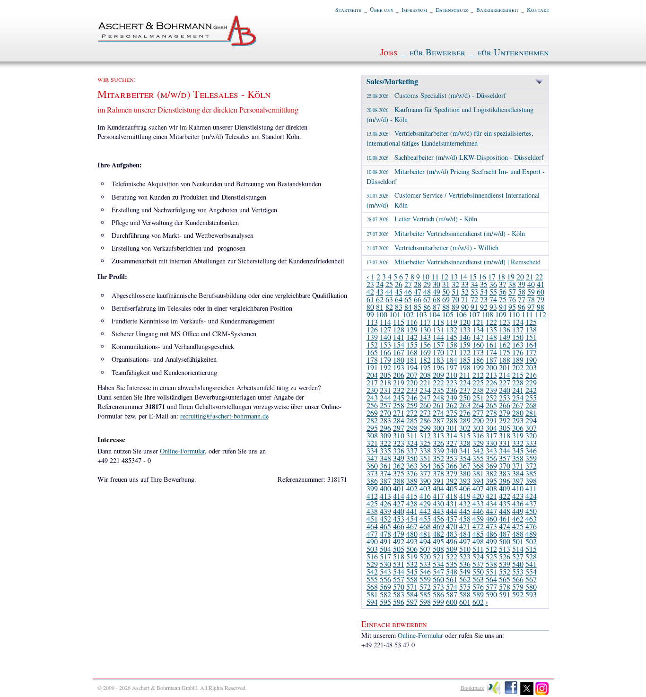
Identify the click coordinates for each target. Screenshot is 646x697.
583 (398, 594)
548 (451, 571)
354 (465, 458)
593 (531, 594)
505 (398, 549)
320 (531, 435)
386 (372, 481)
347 (372, 458)
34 (474, 284)
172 (465, 352)
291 (491, 420)
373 (372, 473)
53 (474, 291)
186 (478, 360)
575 (465, 587)
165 (372, 352)
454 (412, 518)
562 (465, 579)
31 (446, 284)
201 (504, 367)
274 (438, 413)
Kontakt (538, 9)
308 (372, 435)
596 (398, 602)
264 (478, 405)
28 (417, 284)
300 (438, 428)
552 (504, 571)
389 (412, 481)
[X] (527, 693)
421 (491, 496)
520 (425, 556)
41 (540, 284)
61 (370, 299)
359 (531, 458)
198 (465, 367)
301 (451, 428)
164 (531, 344)
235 (438, 390)
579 (518, 587)
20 (520, 276)
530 (385, 564)
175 (504, 352)
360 (372, 465)
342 (478, 450)
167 (398, 352)
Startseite (348, 9)
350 (412, 458)
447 (491, 511)
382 (491, 473)
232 (398, 390)
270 (385, 413)
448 (504, 511)
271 (398, 413)
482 (438, 534)
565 (504, 579)
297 (398, 428)
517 (385, 556)
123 (504, 322)
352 (438, 458)
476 (531, 526)
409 (504, 488)
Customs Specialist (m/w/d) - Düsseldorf (436, 95)
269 (372, 413)
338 (425, 450)
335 (385, 450)
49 (436, 291)
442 (425, 511)
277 (478, 413)
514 (518, 549)
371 (518, 465)
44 (389, 291)
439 (385, 511)
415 (412, 496)
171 (451, 352)
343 (491, 450)
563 (478, 579)
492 (398, 541)
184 (451, 360)
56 (502, 291)
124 (518, 322)
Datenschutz (452, 9)
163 (518, 344)
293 (518, 420)
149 (504, 337)
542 (372, 571)
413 (385, 496)
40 (531, 284)
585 (425, 594)
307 (531, 428)
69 (446, 299)
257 (385, 405)
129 (412, 329)
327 (451, 443)
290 (478, 420)
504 (385, 549)
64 (398, 299)
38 (512, 284)
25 (389, 284)
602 (478, 602)
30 (436, 284)
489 (531, 534)
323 (398, 443)
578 (504, 587)
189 (518, 360)
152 (372, 344)
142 (412, 337)
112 (540, 314)
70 (455, 299)
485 (478, 534)
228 (518, 382)
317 (491, 435)
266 (504, 405)
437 (531, 503)
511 (478, 549)
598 (425, 602)
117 (425, 322)
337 (412, 450)
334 (372, 450)
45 (398, 291)
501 (518, 541)
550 (478, 571)
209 (438, 375)
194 (412, 367)
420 (478, 496)
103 (421, 314)
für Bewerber (437, 52)
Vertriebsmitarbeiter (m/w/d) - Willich (432, 247)
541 (531, 564)
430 (438, 503)
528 (531, 556)
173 (478, 352)
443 (438, 511)
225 (478, 382)
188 (504, 360)
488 (518, 534)
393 (465, 481)
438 (372, 511)
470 (451, 526)
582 (385, 594)
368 (478, 465)
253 (504, 397)
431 (451, 503)
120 (465, 322)
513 (504, 549)
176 (518, 352)
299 (425, 428)
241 (518, 390)
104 (434, 314)
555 (372, 579)
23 (370, 284)
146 (465, 337)
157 (438, 344)
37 (502, 284)
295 (372, 428)
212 (478, 375)
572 (425, 587)
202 (518, 367)
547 (438, 571)
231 (385, 390)
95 (512, 307)
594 (372, 602)
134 (478, 329)
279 (504, 413)
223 (451, 382)
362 (398, 465)
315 (465, 435)
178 (372, 360)
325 (425, 443)
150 (518, 337)
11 (435, 276)
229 (531, 382)
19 (511, 276)
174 (491, 352)
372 (531, 465)
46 (408, 291)
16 (482, 276)
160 (478, 344)
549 (465, 571)
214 (504, 375)
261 (438, 405)
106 (461, 314)
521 (438, 556)
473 (491, 526)
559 (425, 579)
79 (540, 299)
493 (412, 541)
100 (381, 314)
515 (531, 549)
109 (500, 314)
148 (491, 337)
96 (521, 307)
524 (478, 556)
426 (385, 503)
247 (425, 397)
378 (438, 473)
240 (504, 390)
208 (425, 375)
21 (529, 276)
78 (531, 299)
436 (518, 503)
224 (465, 382)
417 (438, 496)
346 (531, 450)
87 (436, 307)
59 (531, 291)
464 (372, 526)
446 (478, 511)
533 (425, 564)
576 (478, 587)
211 (465, 375)
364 (425, 465)
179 (385, 360)
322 (385, 443)
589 (478, 594)
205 (385, 375)
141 (398, 337)
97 (531, 307)
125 (531, 322)
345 (518, 450)
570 (398, 587)
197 (451, 367)
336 (398, 450)
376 (412, 473)
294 (531, 420)
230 (372, 390)
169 (425, 352)
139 (372, 337)
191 (372, 367)
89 (455, 307)
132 (451, 329)
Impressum (414, 9)
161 (491, 344)
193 (398, 367)
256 (372, 405)
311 (412, 435)
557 (398, 579)
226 (491, 382)
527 (518, 556)
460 (491, 518)
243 (372, 397)
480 (412, 534)
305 (504, 428)
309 (385, 435)
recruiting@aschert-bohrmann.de (224, 415)
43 (380, 291)
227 (504, 382)
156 (425, 344)
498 (478, 541)
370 (504, 465)
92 (484, 307)
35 (484, 284)
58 (521, 291)
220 (412, 382)
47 (417, 291)
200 (491, 367)
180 (398, 360)
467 (412, 526)
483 (451, 534)
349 (398, 458)
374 (385, 473)
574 (451, 587)
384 (518, 473)
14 (463, 276)
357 (504, 458)
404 (438, 488)
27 (408, 284)
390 (425, 481)
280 (518, 413)
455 (425, 518)
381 (478, 473)
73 (484, 299)
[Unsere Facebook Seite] (511, 693)
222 (438, 382)
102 (408, 314)
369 (491, 465)
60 (540, 291)
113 (372, 322)
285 (412, 420)
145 (451, 337)
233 (412, 390)
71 (465, 299)
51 (455, 291)
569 (385, 587)
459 (478, 518)
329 (478, 443)
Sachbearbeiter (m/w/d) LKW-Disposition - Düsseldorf (455, 157)
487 (504, 534)
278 (491, 413)
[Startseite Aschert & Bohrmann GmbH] (177, 44)
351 (425, 458)
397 (518, 481)
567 (531, 579)
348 (385, 458)
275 (451, 413)
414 (398, 496)
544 (398, 571)
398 (531, 481)
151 (531, 337)
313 (438, 435)
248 (438, 397)
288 (451, 420)
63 (389, 299)
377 (425, 473)
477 (372, 534)
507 (425, 549)
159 (465, 344)
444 (451, 511)
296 (385, 428)
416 (425, 496)
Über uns (381, 9)
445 (465, 511)
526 (504, 556)
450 (531, 511)
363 (412, 465)
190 (531, 360)
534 (438, 564)
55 (493, 291)
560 (438, 579)
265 (491, 405)
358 (518, 458)
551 (491, 571)
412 (372, 496)
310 (398, 435)
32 (455, 284)
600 (451, 602)
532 (412, 564)
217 (372, 382)
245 (398, 397)
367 (465, 465)
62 (380, 299)
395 (491, 481)
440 (398, 511)
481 (425, 534)
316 (478, 435)
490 (372, 541)
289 (465, 420)
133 (465, 329)
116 (412, 322)
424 (531, 496)
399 (372, 488)
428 (412, 503)
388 (398, 481)
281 (531, 413)
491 (385, 541)
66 (417, 299)
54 (484, 291)
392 (451, 481)
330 (491, 443)
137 (518, 329)
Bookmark (472, 687)
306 (518, 428)
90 (465, 307)
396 (504, 481)
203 (531, 367)
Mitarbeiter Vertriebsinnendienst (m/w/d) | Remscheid (454, 261)
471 (465, 526)
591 (504, 594)
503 (372, 549)
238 (478, 390)
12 (444, 276)
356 (491, 458)
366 (451, 465)
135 (491, 329)
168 (412, 352)
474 (504, 526)
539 (504, 564)
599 (438, 602)
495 (438, 541)
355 (478, 458)
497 (465, 541)
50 (446, 291)
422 (504, 496)
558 (412, 579)
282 (372, 420)
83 (398, 307)
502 (531, 541)
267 (518, 405)
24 (380, 284)
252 (491, 397)
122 (491, 322)
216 (531, 375)
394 (478, 481)
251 (478, 397)
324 (412, 443)
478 (385, 534)
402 (412, 488)
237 (465, 390)
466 (398, 526)
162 (504, 344)
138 (531, 329)
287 (438, 420)
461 (504, 518)
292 (504, 420)
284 (398, 420)
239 (491, 390)
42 (370, 291)
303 (478, 428)
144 (438, 337)
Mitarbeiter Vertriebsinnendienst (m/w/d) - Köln (446, 233)
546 (425, 571)
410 (518, 488)
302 (465, 428)
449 (518, 511)
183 (438, 360)
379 (451, 473)
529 (372, 564)
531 (398, 564)
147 (478, 337)
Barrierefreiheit (497, 9)
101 (395, 314)
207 (412, 375)
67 (427, 299)
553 (518, 571)
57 (512, 291)
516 (372, 556)
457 (451, 518)
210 (451, 375)
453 (398, 518)
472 (478, 526)
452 (385, 518)
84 (408, 307)
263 (465, 405)
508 (438, 549)
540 (518, 564)
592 (518, 594)
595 (385, 602)
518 (398, 556)
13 (454, 276)
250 (465, 397)
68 (436, 299)
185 (465, 360)
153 (385, 344)
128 (398, 329)
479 (398, 534)
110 (514, 314)
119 (451, 322)
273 (425, 413)
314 (451, 435)
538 (491, 564)
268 (531, 405)
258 (398, 405)
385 (531, 473)
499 (491, 541)
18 (501, 276)
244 (385, 397)
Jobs (388, 52)
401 (398, 488)
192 (385, 367)
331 (504, 443)
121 (478, 322)
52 (465, 291)
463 (531, 518)
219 (398, 382)
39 (521, 284)
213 (491, 375)
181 (412, 360)
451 (372, 518)
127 (385, 329)
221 (425, 382)
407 (478, 488)
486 (491, 534)
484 (465, 534)
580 (531, 587)
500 (504, 541)
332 (518, 443)
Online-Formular (182, 450)
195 (425, 367)
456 (438, 518)
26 (398, 284)
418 (451, 496)
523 (465, 556)
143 (425, 337)
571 (412, 587)
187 (491, 360)
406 (465, 488)
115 (398, 322)
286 (425, 420)
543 (385, 571)
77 (521, 299)
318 (504, 435)
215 (518, 375)
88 (446, 307)
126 (372, 329)
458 (465, 518)
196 (438, 367)
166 (385, 352)
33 (465, 284)
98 (540, 307)
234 (425, 390)
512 (491, 549)
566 (518, 579)
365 (438, 465)
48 (427, 291)
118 (438, 322)
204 (372, 375)
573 (438, 587)
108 (487, 314)
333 (531, 443)
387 (385, 481)
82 (389, 307)
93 (493, 307)
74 (493, 299)
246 (412, 397)
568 (372, 587)
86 (427, 307)
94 (502, 307)
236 (451, 390)
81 (380, 307)
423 (518, 496)
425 (372, 503)
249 (451, 397)
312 (425, 435)
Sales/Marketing (392, 81)
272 (412, 413)
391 (438, 481)
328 (465, 443)
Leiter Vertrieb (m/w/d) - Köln (422, 218)
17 (492, 276)
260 (425, 405)
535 (451, 564)
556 (385, 579)
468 (425, 526)
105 (448, 314)
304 (491, 428)
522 (451, 556)
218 (385, 382)
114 (385, 322)
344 (504, 450)
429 (425, 503)
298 (412, 428)
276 (465, 413)
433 (478, 503)
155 (412, 344)
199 (478, 367)
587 (451, 594)
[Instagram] (542, 693)
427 (398, 503)
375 (398, 473)
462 (518, 518)
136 (504, 329)
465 (385, 526)
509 (451, 549)
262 (451, 405)
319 (518, 435)
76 (512, 299)
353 (451, 458)
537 (478, 564)
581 (372, 594)
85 (417, 307)
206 (398, 375)
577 (491, 587)
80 (370, 307)
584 (412, 594)
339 (438, 450)
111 (527, 314)
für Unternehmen (513, 52)
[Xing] (494, 693)
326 (438, 443)
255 (531, 397)
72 (474, 299)
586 (438, 594)
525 (491, 556)
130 (425, 329)
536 (465, 564)
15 (473, 276)
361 (385, 465)
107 (474, 314)
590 (491, 594)
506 (412, 549)
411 (531, 488)
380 (465, 473)
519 (412, 556)
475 (518, 526)
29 (427, 284)
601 (465, 602)
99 (370, 314)
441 (412, 511)
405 (451, 488)
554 (531, 571)
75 (502, 299)
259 (412, 405)
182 (425, 360)
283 (385, 420)
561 (451, 579)
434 (491, 503)
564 (491, 579)
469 (438, 526)
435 (504, 503)
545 (412, 571)
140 (385, 337)
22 (539, 276)
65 (408, 299)
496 (451, 541)
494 (425, 541)
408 (491, 488)
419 (465, 496)
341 (465, 450)
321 (372, 443)
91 (474, 307)
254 (518, 397)
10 (425, 276)
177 (531, 352)
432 (465, 503)
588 (465, 594)
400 (385, 488)
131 (438, 329)
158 (451, 344)
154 (398, 344)
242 (531, 390)
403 (425, 488)
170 (438, 352)
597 (412, 602)
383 (504, 473)
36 (493, 284)
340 (451, 450)
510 (465, 549)
